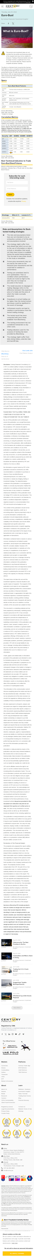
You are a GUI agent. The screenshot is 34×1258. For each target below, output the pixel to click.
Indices (3, 1072)
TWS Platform (22, 1072)
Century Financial (8, 19)
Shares (3, 1068)
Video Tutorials (22, 1093)
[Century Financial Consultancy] (10, 6)
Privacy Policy (5, 1111)
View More (17, 1008)
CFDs (3, 1076)
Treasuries (4, 1074)
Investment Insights (22, 19)
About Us (4, 1089)
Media (3, 1093)
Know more (27, 2)
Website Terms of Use (25, 1109)
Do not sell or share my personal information (18, 1248)
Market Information (7, 1081)
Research (4, 1096)
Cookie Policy (5, 1113)
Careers (3, 1098)
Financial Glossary (23, 1100)
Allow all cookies (17, 1253)
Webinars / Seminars (24, 1089)
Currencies (4, 1065)
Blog (19, 1098)
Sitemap (20, 1111)
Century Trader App (24, 1065)
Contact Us (21, 1106)
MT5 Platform (22, 1068)
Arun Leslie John (27, 350)
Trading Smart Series (24, 1096)
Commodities (5, 1070)
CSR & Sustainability (7, 1100)
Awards (3, 1091)
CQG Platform (22, 1070)
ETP (2, 1079)
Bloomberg (4, 354)
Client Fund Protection (8, 1102)
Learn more (14, 1243)
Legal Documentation (7, 1109)
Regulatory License (7, 1106)
